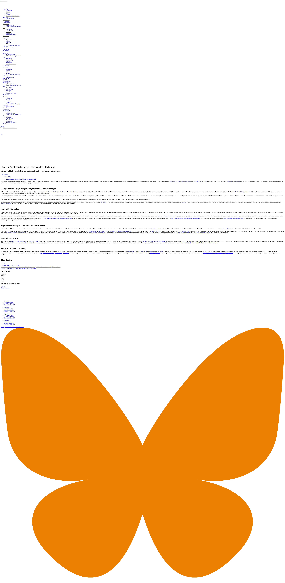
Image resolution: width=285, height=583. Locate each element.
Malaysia (24, 179)
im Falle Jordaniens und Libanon (159, 228)
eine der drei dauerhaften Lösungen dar (167, 216)
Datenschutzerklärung (9, 303)
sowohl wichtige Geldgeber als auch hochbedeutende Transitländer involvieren (198, 242)
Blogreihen (8, 32)
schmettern (248, 191)
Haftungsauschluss (8, 302)
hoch (185, 202)
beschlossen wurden (184, 231)
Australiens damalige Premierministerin (54, 191)
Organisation (9, 10)
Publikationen (6, 36)
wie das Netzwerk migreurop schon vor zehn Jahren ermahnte (57, 218)
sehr (183, 202)
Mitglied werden (10, 18)
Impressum (6, 300)
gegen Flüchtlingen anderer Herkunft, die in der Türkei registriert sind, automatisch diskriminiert (109, 231)
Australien (9, 179)
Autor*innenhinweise (11, 34)
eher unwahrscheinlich (154, 253)
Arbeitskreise (6, 21)
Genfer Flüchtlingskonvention (202, 232)
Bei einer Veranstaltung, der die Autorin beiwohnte (155, 241)
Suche (1, 127)
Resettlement (30, 179)
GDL (4, 263)
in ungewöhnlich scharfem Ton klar (29, 242)
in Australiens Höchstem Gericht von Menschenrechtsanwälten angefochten (145, 251)
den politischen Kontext (156, 231)
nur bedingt (103, 202)
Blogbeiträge (9, 29)
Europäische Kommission (73, 191)
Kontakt (8, 12)
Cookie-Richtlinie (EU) (9, 304)
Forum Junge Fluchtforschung (13, 16)
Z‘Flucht (8, 14)
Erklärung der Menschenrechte (183, 232)
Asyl (5, 179)
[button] (142, 274)
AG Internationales (10, 25)
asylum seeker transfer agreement (234, 181)
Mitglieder (5, 17)
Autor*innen (9, 33)
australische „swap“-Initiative (17, 241)
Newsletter (8, 13)
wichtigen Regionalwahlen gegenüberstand (16, 232)
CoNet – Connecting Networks (13, 26)
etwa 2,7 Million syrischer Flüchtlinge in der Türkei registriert (185, 218)
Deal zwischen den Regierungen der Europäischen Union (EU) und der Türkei (188, 181)
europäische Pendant (34, 241)
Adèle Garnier (4, 174)
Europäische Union (16, 179)
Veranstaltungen (6, 22)
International (6, 24)
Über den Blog (9, 30)
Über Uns (5, 9)
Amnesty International (6, 203)
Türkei (34, 179)
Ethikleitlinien (6, 20)
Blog (4, 28)
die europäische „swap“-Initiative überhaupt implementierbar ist (218, 253)
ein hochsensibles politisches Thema (96, 232)
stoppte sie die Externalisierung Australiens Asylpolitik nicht (55, 253)
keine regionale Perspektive (226, 228)
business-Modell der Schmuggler (238, 191)
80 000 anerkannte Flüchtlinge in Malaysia (233, 218)
